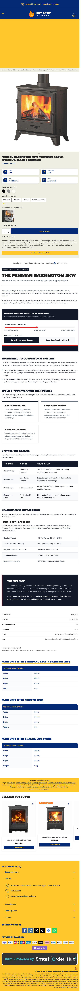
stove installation (32, 787)
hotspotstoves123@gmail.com (23, 896)
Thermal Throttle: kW (15, 324)
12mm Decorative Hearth (22, 340)
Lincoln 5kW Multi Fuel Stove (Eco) (54, 837)
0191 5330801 (16, 891)
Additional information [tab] (34, 263)
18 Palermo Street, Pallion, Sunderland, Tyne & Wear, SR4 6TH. (35, 886)
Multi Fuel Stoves (25, 70)
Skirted (26, 200)
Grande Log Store (38, 200)
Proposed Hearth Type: (14, 335)
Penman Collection (42, 789)
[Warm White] (14, 191)
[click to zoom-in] (39, 112)
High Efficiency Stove (35, 785)
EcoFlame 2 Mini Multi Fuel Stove (19, 840)
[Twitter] (36, 930)
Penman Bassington (17, 787)
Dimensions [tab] (62, 263)
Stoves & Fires (12, 70)
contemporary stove (39, 783)
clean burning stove (23, 783)
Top (76, 614)
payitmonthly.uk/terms (70, 987)
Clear (3, 203)
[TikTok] (42, 930)
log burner (59, 785)
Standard (6, 200)
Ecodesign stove (8, 785)
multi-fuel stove (70, 785)
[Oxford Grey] (9, 191)
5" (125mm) (73, 619)
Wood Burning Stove (60, 787)
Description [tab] (17, 263)
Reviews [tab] (50, 263)
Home (4, 70)
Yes (76, 624)
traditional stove (46, 787)
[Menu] (5, 13)
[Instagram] (30, 930)
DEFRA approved (69, 783)
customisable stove (55, 783)
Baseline (17, 200)
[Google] (48, 930)
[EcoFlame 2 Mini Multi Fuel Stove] (19, 819)
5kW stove (11, 783)
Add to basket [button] (19, 848)
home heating (49, 785)
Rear (72, 614)
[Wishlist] (32, 803)
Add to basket (44, 231)
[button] (73, 15)
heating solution (21, 785)
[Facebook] (24, 930)
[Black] (4, 191)
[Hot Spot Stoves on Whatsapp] (54, 930)
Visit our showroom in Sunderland (40, 32)
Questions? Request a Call (39, 253)
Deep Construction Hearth (57, 340)
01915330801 (39, 26)
